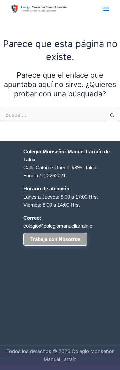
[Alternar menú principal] (106, 9)
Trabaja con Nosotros (55, 239)
